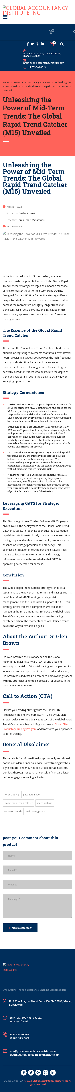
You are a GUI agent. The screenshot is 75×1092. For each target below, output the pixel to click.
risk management (36, 811)
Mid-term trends (13, 811)
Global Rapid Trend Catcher (18, 803)
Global (15, 1080)
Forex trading (11, 794)
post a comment (22, 928)
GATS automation (32, 794)
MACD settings (44, 803)
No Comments (15, 226)
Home (6, 82)
